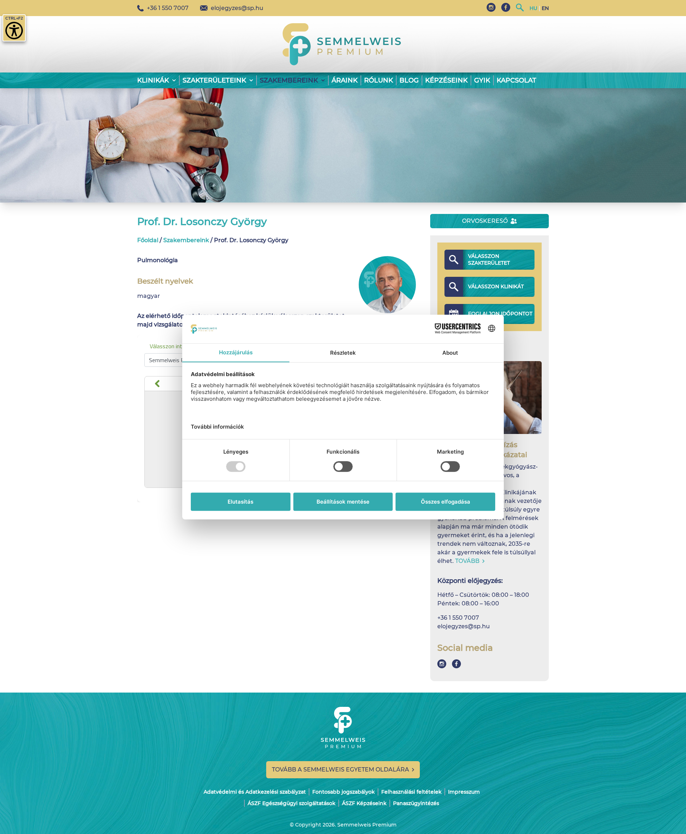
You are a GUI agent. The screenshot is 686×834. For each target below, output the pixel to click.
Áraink (345, 80)
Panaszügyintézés (416, 803)
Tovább (467, 561)
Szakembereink (186, 240)
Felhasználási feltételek (411, 792)
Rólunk (378, 80)
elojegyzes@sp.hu (237, 8)
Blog (409, 80)
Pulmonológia (157, 260)
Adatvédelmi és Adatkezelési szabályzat (255, 792)
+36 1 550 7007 (168, 8)
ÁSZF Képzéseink (364, 803)
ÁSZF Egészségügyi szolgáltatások (291, 803)
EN (545, 8)
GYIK (482, 80)
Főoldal (147, 240)
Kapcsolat (516, 80)
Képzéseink (446, 80)
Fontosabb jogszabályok (343, 792)
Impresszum (464, 792)
